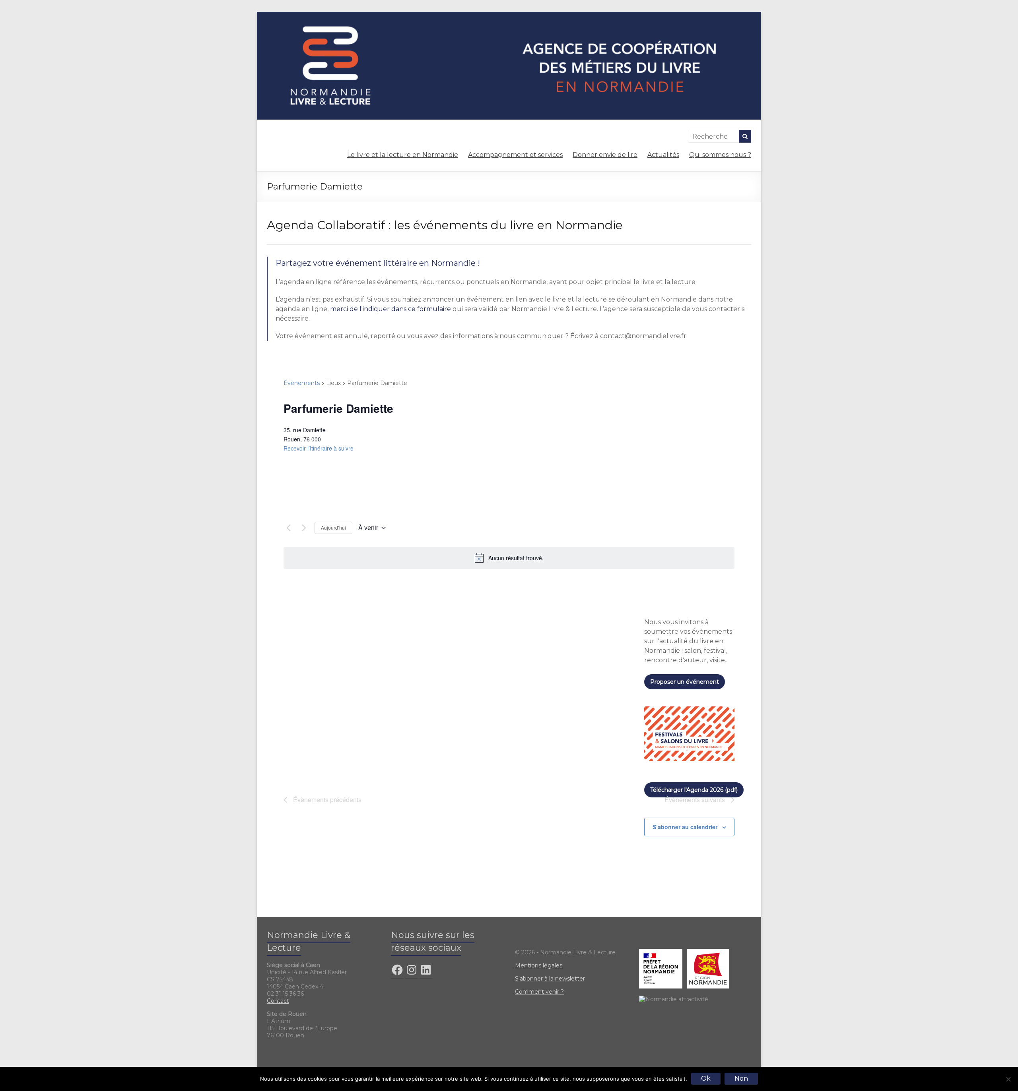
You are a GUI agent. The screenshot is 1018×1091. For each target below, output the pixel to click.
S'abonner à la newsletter (550, 978)
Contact (278, 1000)
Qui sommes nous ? (720, 155)
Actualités (663, 155)
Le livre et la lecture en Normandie (402, 155)
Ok (706, 1078)
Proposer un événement (684, 681)
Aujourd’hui (333, 527)
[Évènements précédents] (288, 528)
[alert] (509, 558)
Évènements (302, 383)
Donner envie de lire (605, 155)
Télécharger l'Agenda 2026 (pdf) (694, 789)
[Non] (1008, 1079)
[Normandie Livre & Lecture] (509, 15)
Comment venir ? (539, 991)
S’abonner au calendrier (685, 827)
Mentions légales (538, 965)
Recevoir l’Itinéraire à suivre (319, 448)
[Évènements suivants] (304, 528)
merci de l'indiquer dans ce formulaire (390, 309)
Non (741, 1078)
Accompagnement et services (515, 155)
